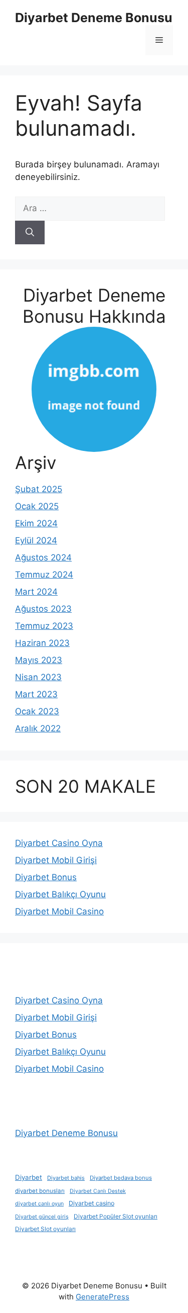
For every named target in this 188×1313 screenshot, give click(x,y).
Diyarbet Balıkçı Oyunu (60, 894)
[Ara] (30, 233)
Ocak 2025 (37, 506)
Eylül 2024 (36, 540)
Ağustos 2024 (43, 557)
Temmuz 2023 (44, 626)
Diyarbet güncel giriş (42, 1216)
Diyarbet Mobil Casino (59, 911)
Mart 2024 (36, 592)
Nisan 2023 (38, 677)
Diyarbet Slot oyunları (45, 1229)
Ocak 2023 (37, 711)
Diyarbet (28, 1177)
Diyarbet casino (91, 1203)
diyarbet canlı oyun (39, 1203)
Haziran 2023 (42, 643)
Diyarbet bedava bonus (121, 1177)
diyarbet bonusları (40, 1190)
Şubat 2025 (38, 489)
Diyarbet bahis (66, 1177)
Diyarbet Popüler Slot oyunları (115, 1216)
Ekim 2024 (36, 523)
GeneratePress (102, 1296)
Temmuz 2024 (44, 575)
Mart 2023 (36, 694)
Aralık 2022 (38, 728)
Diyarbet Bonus (46, 877)
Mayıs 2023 (38, 660)
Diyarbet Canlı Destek (98, 1191)
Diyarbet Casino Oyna (59, 843)
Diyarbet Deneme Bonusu (93, 17)
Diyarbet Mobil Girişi (56, 860)
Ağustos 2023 (43, 609)
